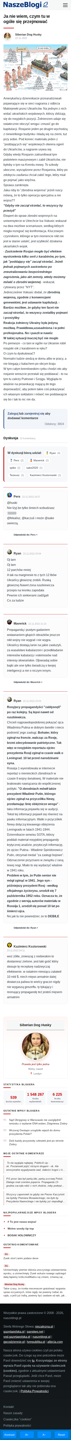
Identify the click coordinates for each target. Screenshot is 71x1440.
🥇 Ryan (53, 452)
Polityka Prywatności (35, 1391)
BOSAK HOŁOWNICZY (22, 1235)
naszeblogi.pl (42, 1336)
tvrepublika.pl (36, 1341)
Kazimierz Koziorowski (45, 475)
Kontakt (8, 1406)
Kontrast (10, 1434)
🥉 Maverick (39, 460)
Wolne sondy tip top (21, 1228)
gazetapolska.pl (14, 1331)
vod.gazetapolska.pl (16, 1336)
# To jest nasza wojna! (22, 1221)
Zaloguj (13, 413)
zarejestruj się (34, 413)
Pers (17, 496)
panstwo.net (35, 1331)
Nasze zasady (13, 1413)
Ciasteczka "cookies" (17, 1419)
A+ (26, 1434)
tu (33, 1360)
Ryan (17, 553)
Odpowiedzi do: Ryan (25, 928)
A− (44, 1434)
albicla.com (55, 1341)
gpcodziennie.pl (14, 1341)
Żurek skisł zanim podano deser (20, 1258)
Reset (61, 1434)
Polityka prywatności (17, 1425)
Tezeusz (17, 475)
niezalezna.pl (44, 1326)
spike (15, 467)
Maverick (20, 623)
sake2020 (34, 467)
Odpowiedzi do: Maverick (27, 682)
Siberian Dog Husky (28, 34)
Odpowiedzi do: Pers (25, 534)
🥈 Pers (16, 460)
